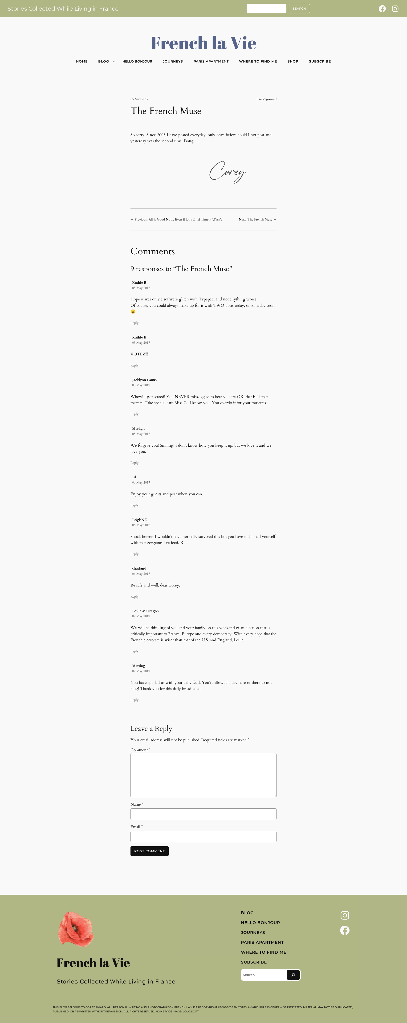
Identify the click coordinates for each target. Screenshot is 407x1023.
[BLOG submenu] (114, 61)
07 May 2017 (141, 616)
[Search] (293, 975)
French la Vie (204, 42)
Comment (140, 750)
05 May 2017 (141, 288)
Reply (134, 323)
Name (136, 804)
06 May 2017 (141, 482)
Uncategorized (266, 99)
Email (136, 827)
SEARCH (299, 8)
